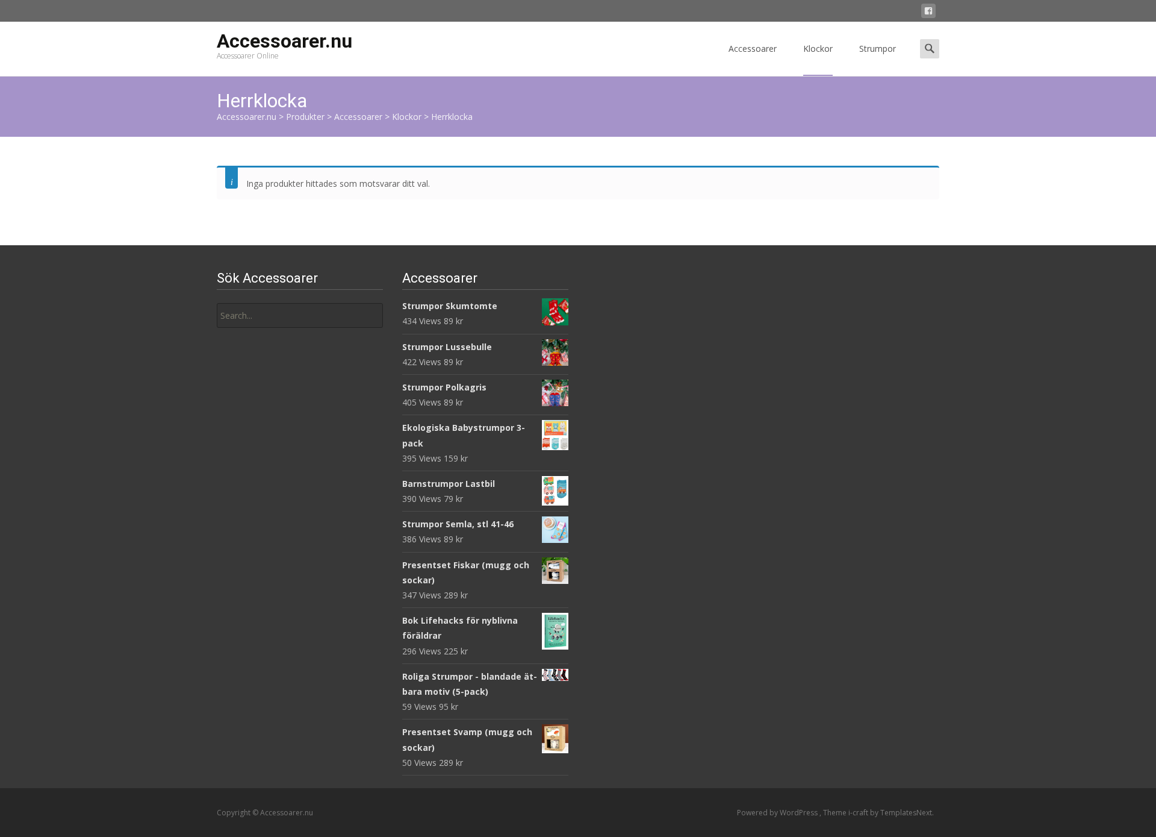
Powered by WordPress (778, 812)
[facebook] (928, 13)
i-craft (859, 812)
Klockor (818, 48)
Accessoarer (753, 48)
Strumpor (877, 48)
